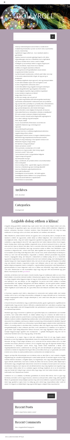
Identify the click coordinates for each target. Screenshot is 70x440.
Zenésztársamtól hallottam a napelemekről (27, 177)
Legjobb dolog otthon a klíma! (23, 133)
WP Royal (21, 437)
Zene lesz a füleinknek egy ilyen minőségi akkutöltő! (30, 167)
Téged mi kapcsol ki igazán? (23, 156)
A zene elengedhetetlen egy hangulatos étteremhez (30, 89)
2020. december (20, 195)
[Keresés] (52, 36)
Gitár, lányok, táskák (21, 120)
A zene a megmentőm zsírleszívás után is (27, 84)
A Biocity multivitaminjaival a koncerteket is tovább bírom (31, 46)
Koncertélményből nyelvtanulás (24, 129)
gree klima (26, 271)
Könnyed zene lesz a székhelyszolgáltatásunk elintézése (31, 131)
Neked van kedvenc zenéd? (23, 146)
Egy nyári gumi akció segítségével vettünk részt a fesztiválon (33, 106)
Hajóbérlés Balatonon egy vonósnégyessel (27, 125)
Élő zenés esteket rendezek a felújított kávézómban (30, 114)
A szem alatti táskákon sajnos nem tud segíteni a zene (31, 82)
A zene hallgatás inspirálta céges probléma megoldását (31, 91)
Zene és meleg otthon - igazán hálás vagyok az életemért (32, 165)
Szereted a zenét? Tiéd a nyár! (24, 152)
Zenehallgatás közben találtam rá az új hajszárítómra (30, 175)
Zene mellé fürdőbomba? (22, 171)
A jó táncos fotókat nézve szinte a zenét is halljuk (29, 61)
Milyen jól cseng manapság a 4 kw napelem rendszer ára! (31, 139)
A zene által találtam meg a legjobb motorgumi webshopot (32, 87)
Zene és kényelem (20, 163)
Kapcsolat (18, 127)
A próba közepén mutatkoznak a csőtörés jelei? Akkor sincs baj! (33, 74)
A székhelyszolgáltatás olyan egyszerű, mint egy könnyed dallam (34, 80)
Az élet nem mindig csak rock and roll (26, 97)
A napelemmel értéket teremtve (24, 72)
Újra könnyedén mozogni (22, 158)
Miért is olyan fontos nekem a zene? (25, 412)
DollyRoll (35, 15)
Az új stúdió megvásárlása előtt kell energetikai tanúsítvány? (32, 99)
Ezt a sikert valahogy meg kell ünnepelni (26, 118)
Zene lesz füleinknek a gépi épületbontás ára (28, 169)
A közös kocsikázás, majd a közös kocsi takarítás (29, 65)
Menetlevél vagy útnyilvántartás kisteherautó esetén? (31, 137)
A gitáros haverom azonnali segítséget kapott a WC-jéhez (32, 57)
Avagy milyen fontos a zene (23, 95)
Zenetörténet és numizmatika (24, 179)
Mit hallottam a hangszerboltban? (25, 144)
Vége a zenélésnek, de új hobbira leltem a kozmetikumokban (33, 161)
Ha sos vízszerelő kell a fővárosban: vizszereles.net (30, 122)
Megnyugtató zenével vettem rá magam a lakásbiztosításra (32, 135)
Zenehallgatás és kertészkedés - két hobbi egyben (30, 173)
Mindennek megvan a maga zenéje (25, 141)
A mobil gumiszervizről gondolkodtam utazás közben (30, 70)
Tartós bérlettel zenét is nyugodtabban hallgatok (29, 154)
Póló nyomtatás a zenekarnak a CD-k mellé (27, 148)
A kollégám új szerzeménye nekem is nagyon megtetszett (32, 63)
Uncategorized (19, 210)
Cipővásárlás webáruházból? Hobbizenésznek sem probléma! (33, 101)
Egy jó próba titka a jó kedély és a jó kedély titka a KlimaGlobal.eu (34, 104)
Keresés (51, 396)
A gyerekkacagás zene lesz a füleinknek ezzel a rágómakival (32, 59)
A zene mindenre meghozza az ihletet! (26, 93)
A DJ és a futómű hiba (21, 51)
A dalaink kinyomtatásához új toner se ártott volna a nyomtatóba (34, 49)
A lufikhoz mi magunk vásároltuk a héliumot (27, 68)
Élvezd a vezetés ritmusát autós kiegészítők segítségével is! (33, 116)
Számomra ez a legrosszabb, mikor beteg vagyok (29, 150)
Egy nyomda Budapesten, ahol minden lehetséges (30, 108)
